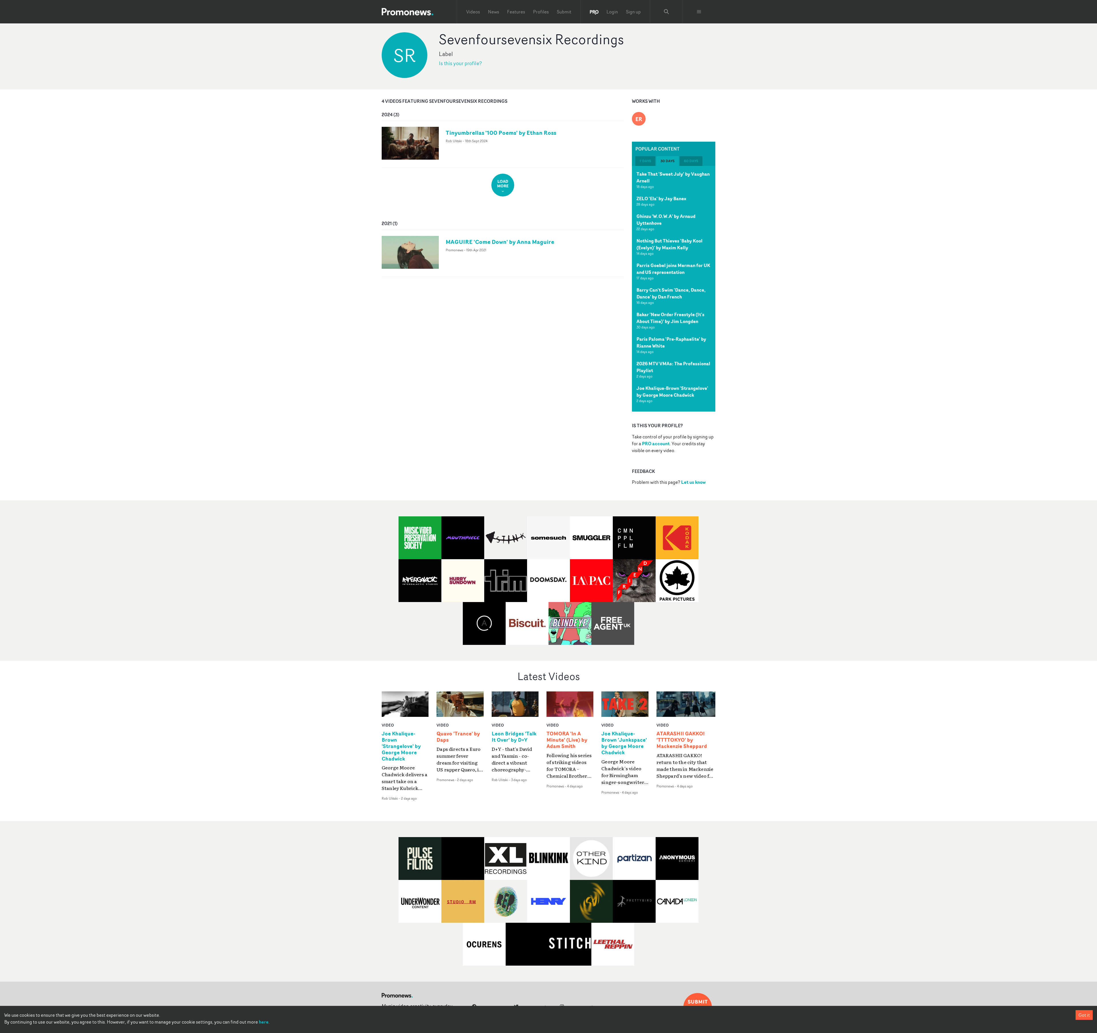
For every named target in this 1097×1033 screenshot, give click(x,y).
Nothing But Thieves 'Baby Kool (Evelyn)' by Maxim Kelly (669, 244)
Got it (1084, 1015)
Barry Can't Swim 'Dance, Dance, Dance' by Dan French (671, 293)
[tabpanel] (673, 289)
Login (612, 12)
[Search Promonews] (666, 11)
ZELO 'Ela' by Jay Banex (661, 198)
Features (516, 12)
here (264, 1021)
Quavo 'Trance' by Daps (458, 737)
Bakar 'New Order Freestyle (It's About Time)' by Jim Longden (670, 318)
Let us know (693, 482)
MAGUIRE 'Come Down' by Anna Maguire (500, 241)
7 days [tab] (645, 161)
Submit (564, 12)
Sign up (633, 12)
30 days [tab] (667, 161)
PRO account (656, 443)
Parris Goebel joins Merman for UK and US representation (673, 269)
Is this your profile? (460, 63)
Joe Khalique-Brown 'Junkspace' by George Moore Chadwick (624, 743)
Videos (473, 12)
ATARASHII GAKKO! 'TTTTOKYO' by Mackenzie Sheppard (681, 740)
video (388, 725)
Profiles (541, 12)
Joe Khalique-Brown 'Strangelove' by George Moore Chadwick (672, 391)
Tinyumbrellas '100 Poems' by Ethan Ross (501, 132)
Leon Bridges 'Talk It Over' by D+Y (514, 737)
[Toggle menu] (699, 11)
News (493, 12)
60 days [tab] (691, 161)
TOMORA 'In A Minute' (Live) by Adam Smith (567, 740)
